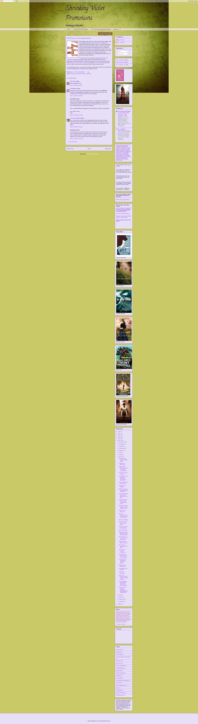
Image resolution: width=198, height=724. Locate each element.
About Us (115, 29)
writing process (120, 695)
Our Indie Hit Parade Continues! (122, 551)
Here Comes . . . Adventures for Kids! (123, 546)
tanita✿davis (73, 88)
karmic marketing (86, 73)
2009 (119, 438)
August (121, 450)
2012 (119, 431)
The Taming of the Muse (124, 111)
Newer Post (70, 148)
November (122, 444)
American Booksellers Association (80, 62)
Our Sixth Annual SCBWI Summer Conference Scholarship (123, 114)
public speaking (120, 673)
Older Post (108, 148)
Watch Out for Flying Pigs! (122, 565)
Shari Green (73, 81)
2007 (119, 604)
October (121, 446)
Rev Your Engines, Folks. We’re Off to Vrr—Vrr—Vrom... (123, 515)
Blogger (108, 721)
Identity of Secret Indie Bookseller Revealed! (123, 490)
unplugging (119, 690)
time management (120, 685)
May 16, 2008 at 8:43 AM (76, 115)
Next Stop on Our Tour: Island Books (123, 523)
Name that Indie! (123, 530)
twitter (117, 687)
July (120, 452)
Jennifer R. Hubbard (75, 118)
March (121, 597)
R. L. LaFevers (121, 129)
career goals (119, 654)
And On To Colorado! (122, 572)
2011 (119, 433)
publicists (118, 675)
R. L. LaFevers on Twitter (122, 64)
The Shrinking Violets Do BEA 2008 (123, 460)
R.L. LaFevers (75, 72)
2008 (119, 440)
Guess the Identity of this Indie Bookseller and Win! (123, 495)
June (120, 454)
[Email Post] (88, 72)
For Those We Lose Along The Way (101, 29)
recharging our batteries (122, 680)
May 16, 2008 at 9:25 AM (76, 126)
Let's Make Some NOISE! (123, 569)
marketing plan (119, 668)
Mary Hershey (121, 39)
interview (118, 660)
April (120, 595)
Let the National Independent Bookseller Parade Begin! (123, 583)
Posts (119, 51)
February (121, 599)
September (122, 448)
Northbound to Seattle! (122, 486)
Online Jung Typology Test (122, 199)
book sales (118, 649)
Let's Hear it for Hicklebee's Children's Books (122, 561)
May (120, 456)
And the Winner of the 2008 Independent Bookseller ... (123, 478)
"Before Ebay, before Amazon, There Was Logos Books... (123, 468)
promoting (118, 670)
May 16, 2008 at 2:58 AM (76, 95)
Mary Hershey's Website (122, 62)
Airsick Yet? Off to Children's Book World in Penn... (123, 507)
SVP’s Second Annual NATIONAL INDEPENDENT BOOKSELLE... (123, 590)
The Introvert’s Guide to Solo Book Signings (123, 556)
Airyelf (98, 721)
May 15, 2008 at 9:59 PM (76, 85)
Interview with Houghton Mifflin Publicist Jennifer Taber (123, 216)
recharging (118, 677)
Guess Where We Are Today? (123, 483)
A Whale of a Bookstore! (122, 464)
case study (98, 62)
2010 (119, 436)
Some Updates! (121, 130)
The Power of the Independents (123, 527)
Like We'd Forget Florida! (123, 473)
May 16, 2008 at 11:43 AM (76, 138)
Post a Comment (73, 141)
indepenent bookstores (76, 73)
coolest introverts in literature (123, 657)
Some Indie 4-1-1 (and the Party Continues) (123, 538)
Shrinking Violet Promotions (84, 13)
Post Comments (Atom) (92, 154)
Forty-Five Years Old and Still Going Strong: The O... (123, 501)
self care (118, 682)
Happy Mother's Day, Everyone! (123, 542)
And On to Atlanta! (123, 519)
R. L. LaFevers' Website (122, 60)
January (121, 601)
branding (118, 652)
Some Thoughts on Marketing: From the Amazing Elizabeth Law (123, 210)
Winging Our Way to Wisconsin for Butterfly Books (123, 533)
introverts (118, 663)
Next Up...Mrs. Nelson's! (122, 511)
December (122, 442)
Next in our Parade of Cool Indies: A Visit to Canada (123, 577)
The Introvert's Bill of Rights (80, 29)
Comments (121, 53)
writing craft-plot (120, 692)
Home (68, 29)
